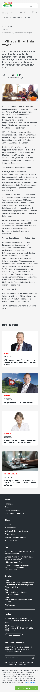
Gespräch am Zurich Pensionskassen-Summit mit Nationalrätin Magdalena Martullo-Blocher (20, 585)
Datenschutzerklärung (25, 662)
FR (7, 13)
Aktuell (7, 507)
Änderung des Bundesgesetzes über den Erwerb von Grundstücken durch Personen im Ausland (20, 483)
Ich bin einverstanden (27, 688)
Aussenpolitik (10, 528)
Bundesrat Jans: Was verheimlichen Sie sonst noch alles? (19, 558)
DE (3, 13)
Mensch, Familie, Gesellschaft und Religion (17, 33)
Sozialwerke (10, 534)
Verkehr (8, 524)
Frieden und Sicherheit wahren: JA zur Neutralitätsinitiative (19, 553)
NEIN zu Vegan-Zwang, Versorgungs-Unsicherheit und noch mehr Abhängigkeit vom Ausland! (20, 362)
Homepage (5, 17)
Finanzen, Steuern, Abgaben (15, 537)
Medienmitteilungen (12, 510)
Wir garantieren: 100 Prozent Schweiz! (18, 402)
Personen (9, 504)
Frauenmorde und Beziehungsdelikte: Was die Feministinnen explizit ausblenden (20, 441)
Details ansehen (30, 682)
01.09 (7, 581)
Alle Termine (10, 605)
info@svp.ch (13, 628)
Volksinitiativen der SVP (14, 513)
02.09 (7, 598)
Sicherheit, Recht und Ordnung (16, 531)
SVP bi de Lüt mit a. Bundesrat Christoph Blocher (17, 593)
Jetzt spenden (14, 636)
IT (11, 13)
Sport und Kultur (11, 541)
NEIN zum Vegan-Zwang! (15, 562)
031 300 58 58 (13, 626)
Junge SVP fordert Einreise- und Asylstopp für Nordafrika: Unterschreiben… (17, 567)
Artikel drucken (13, 78)
